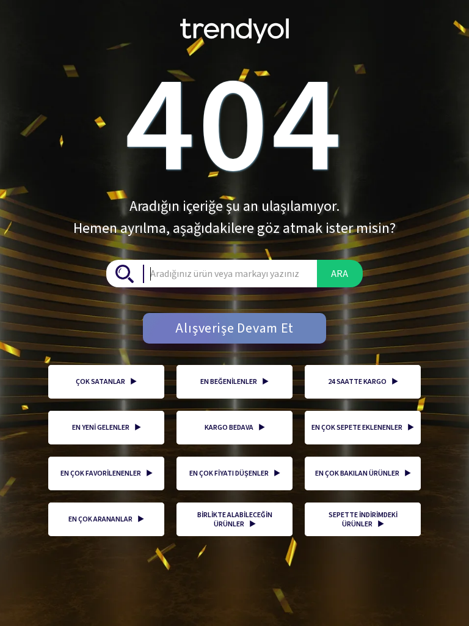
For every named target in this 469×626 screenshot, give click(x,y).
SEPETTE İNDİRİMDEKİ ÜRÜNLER (363, 519)
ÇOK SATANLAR (106, 382)
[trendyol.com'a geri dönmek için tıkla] (234, 26)
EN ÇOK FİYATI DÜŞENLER (234, 473)
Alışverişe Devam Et (234, 328)
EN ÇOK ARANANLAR (106, 519)
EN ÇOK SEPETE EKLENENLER (362, 427)
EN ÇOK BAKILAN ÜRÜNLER (363, 473)
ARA (339, 274)
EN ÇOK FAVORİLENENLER (106, 473)
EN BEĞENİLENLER (234, 382)
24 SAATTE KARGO (363, 382)
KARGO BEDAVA (235, 427)
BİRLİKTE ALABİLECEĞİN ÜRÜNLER (234, 519)
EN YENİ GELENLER (106, 427)
